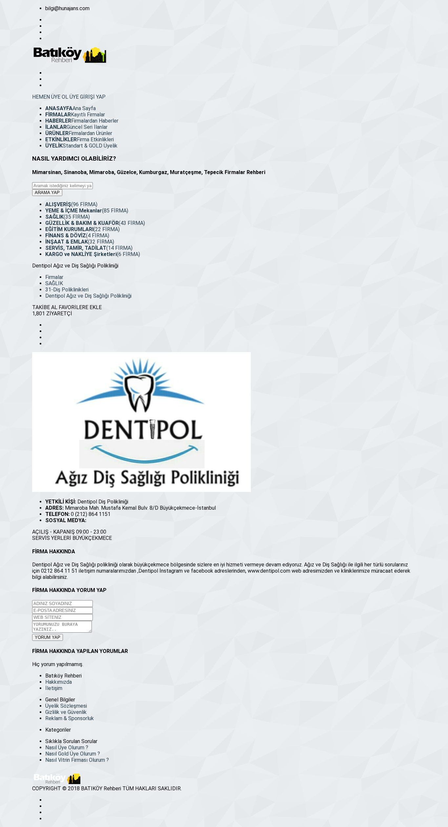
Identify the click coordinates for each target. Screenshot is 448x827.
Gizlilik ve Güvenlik (66, 712)
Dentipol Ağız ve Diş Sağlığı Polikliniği (88, 296)
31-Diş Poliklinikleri (67, 289)
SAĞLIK (54, 283)
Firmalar (54, 277)
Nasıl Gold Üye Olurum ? (72, 754)
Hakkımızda (58, 682)
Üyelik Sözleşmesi (66, 706)
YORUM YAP (47, 637)
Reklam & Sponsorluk (69, 718)
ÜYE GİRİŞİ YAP (88, 97)
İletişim (53, 688)
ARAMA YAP (47, 192)
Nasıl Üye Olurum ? (66, 747)
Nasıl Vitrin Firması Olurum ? (77, 760)
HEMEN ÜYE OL (50, 97)
